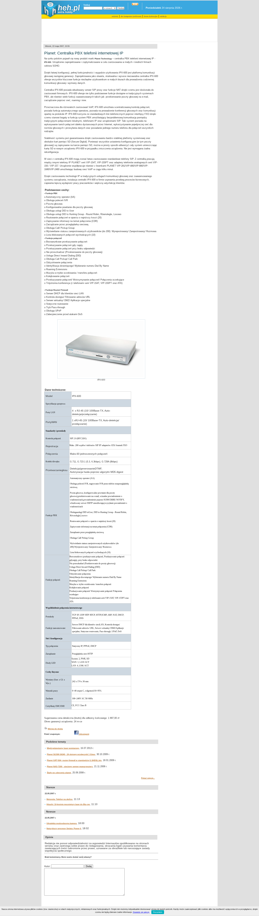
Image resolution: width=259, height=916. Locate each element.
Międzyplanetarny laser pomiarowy (63, 748)
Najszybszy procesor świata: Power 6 (64, 828)
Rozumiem (157, 912)
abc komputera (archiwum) (131, 16)
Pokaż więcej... (148, 778)
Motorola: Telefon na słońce (59, 799)
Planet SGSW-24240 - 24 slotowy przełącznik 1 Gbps (71, 754)
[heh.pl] (60, 18)
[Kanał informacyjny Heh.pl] (135, 4)
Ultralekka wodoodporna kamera (62, 823)
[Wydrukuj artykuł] (45, 729)
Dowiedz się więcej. (141, 912)
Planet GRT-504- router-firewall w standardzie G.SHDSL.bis (74, 760)
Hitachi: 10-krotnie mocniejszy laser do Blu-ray (68, 804)
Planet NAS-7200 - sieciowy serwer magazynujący (70, 766)
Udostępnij (83, 734)
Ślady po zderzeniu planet (59, 773)
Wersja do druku (55, 729)
